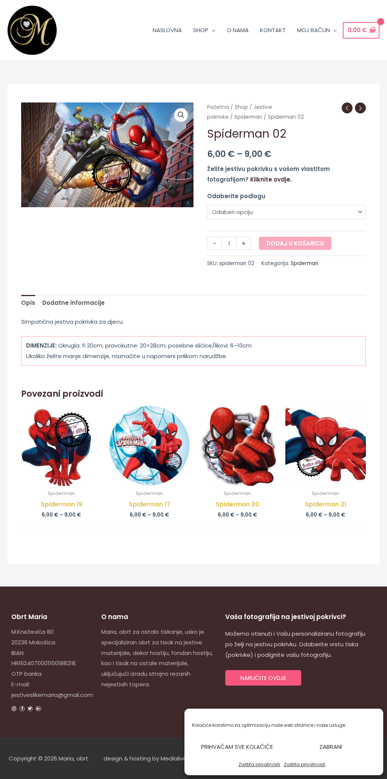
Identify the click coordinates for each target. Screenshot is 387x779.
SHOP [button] (200, 30)
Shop (241, 107)
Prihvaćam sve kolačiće (237, 747)
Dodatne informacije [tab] (73, 303)
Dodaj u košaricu (295, 243)
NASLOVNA (167, 30)
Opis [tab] (28, 303)
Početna (218, 107)
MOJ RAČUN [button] (313, 30)
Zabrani (330, 747)
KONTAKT (273, 30)
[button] (181, 115)
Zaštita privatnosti (259, 764)
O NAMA (238, 30)
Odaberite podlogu (236, 196)
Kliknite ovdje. (271, 179)
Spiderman (248, 117)
